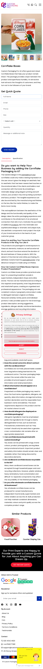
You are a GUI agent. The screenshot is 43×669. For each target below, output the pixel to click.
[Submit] (39, 598)
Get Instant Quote (21, 565)
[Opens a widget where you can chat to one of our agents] (29, 657)
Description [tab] (6, 158)
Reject (21, 349)
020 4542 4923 (9, 641)
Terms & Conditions (9, 627)
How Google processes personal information (21, 341)
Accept (21, 345)
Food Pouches (10, 539)
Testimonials (7, 630)
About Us (5, 613)
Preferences (21, 353)
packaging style (28, 260)
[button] (37, 527)
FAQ (3, 620)
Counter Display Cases (32, 539)
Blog (3, 617)
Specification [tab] (18, 158)
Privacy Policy (7, 623)
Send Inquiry (9, 150)
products (14, 225)
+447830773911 (9, 644)
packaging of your (28, 175)
